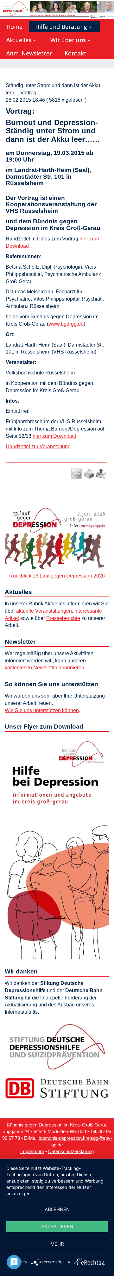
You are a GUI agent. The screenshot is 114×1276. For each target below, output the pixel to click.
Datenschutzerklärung (71, 1151)
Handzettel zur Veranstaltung (38, 446)
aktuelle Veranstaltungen (44, 611)
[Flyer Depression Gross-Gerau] (57, 846)
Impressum (32, 1151)
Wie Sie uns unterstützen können (42, 710)
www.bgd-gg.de (66, 324)
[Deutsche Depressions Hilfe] (57, 1046)
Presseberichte (63, 618)
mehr (57, 1244)
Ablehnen (57, 1209)
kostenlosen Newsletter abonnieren (44, 667)
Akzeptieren (57, 1226)
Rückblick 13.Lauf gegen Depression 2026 (57, 575)
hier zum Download (54, 436)
